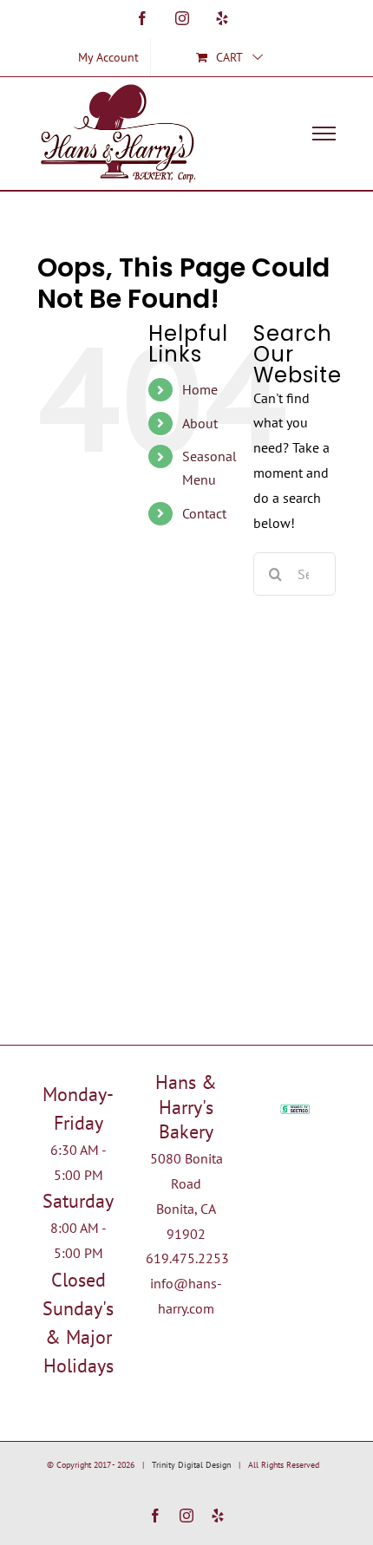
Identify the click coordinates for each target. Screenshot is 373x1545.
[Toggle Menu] (324, 133)
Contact (204, 513)
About (200, 423)
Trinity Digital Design (191, 1464)
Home (200, 389)
